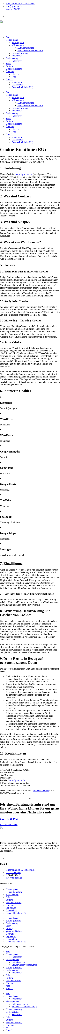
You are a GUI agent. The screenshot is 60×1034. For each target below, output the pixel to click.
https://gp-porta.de (24, 174)
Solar (8, 63)
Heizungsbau (12, 40)
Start (8, 37)
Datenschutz (17, 84)
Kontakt (9, 79)
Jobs (14, 76)
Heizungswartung (20, 53)
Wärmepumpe (18, 45)
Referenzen (17, 55)
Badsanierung (12, 58)
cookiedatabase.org (41, 790)
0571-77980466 (9, 818)
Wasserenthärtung (14, 69)
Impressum (17, 82)
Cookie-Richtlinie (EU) (22, 87)
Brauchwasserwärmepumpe (30, 50)
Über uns (10, 71)
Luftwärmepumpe (25, 48)
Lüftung (9, 66)
